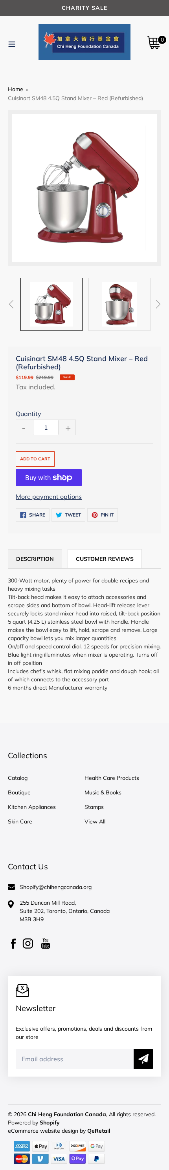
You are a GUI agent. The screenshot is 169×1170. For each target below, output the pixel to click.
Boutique (19, 792)
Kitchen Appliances (32, 806)
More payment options (49, 496)
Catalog (18, 777)
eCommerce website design (44, 1130)
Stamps (94, 806)
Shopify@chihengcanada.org (56, 887)
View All (94, 821)
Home (15, 89)
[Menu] (12, 42)
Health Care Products (111, 777)
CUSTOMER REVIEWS (105, 558)
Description (35, 558)
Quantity (28, 414)
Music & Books (102, 792)
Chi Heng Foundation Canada (67, 1114)
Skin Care (20, 821)
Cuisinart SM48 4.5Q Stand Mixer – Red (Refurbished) (75, 98)
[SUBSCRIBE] (143, 1059)
